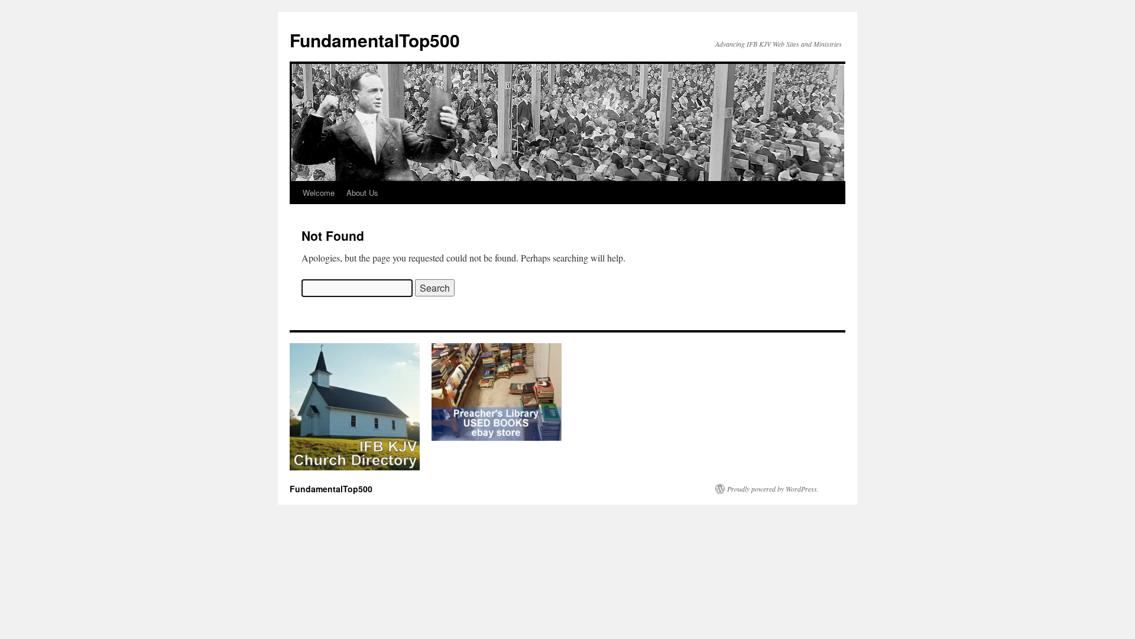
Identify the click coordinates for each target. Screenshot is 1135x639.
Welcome (319, 192)
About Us (362, 192)
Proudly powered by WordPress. (773, 488)
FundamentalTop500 (375, 40)
